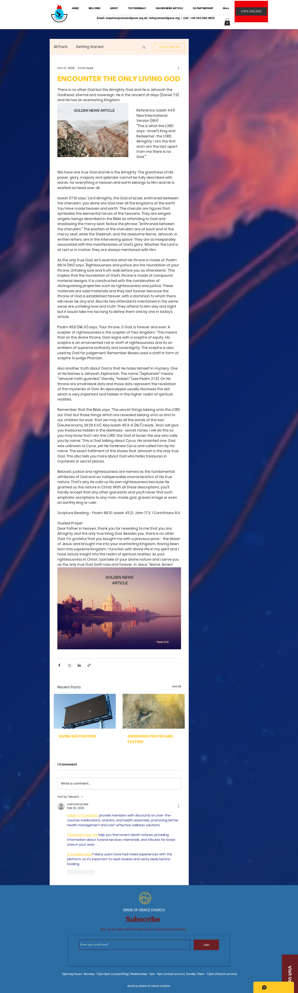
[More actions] (178, 68)
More (115, 47)
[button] (227, 22)
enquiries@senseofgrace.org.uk (126, 18)
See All (176, 686)
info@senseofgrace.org (164, 18)
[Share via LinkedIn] (79, 665)
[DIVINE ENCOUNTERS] (85, 711)
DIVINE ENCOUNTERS (77, 736)
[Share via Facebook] (59, 665)
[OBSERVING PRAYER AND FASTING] (154, 711)
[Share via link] (89, 665)
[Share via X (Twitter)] (69, 665)
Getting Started (89, 47)
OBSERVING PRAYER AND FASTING (150, 739)
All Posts (61, 47)
